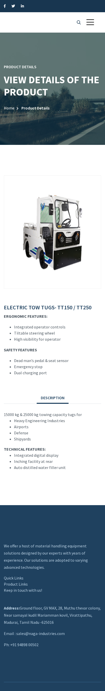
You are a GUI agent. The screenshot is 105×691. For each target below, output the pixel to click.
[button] (90, 22)
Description (52, 397)
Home (9, 107)
